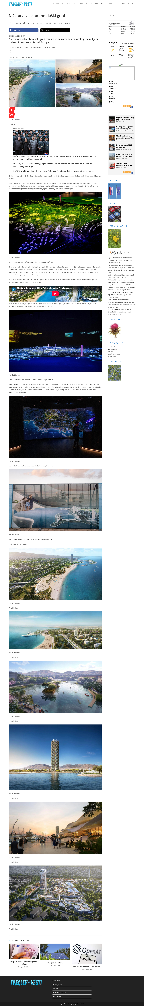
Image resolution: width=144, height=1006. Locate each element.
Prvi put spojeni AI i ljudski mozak (86, 966)
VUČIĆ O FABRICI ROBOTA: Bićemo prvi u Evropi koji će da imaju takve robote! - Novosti (120, 311)
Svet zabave (112, 356)
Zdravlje (110, 351)
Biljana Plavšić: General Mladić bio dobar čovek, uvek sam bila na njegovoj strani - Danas (120, 260)
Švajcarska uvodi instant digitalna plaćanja (23, 963)
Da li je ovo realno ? (55, 963)
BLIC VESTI (30, 23)
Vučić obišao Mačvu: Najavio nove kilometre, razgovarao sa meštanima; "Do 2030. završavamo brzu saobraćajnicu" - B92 (121, 302)
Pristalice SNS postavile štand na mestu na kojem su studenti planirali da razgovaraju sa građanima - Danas (121, 282)
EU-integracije (112, 349)
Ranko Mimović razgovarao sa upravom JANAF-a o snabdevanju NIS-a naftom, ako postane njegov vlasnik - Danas (121, 267)
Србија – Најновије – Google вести (120, 253)
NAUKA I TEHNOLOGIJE (62, 23)
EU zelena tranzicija (44, 23)
